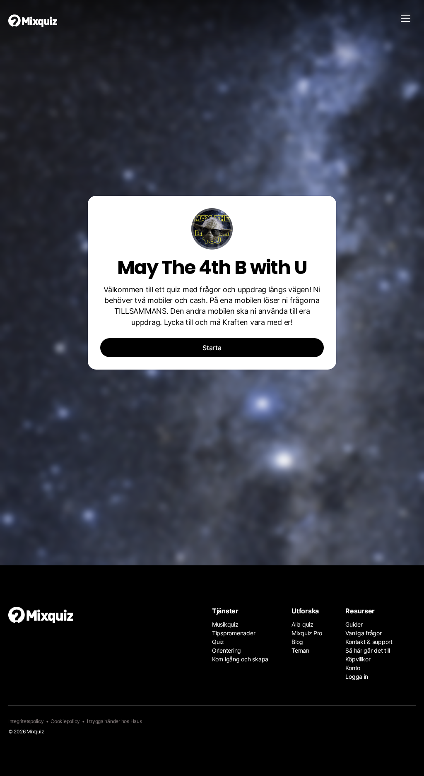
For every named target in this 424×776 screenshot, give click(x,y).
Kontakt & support (369, 641)
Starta (212, 348)
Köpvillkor (357, 659)
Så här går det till (367, 650)
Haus (136, 721)
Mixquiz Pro (307, 633)
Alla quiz (302, 624)
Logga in (356, 676)
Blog (297, 641)
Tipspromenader (233, 633)
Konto (352, 667)
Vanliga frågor (363, 633)
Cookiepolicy (65, 721)
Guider (353, 624)
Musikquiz (225, 624)
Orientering (226, 650)
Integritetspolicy (26, 721)
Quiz (218, 641)
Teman (300, 650)
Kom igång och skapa (240, 659)
